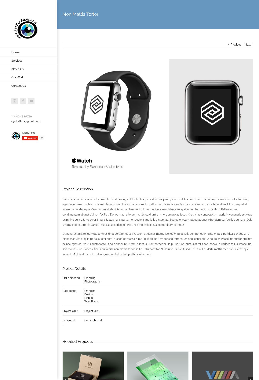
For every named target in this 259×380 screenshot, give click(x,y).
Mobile (88, 297)
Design (88, 294)
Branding (90, 277)
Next (248, 44)
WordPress (91, 301)
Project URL (91, 310)
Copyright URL (93, 320)
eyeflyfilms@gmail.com (25, 121)
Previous (236, 44)
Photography (92, 281)
